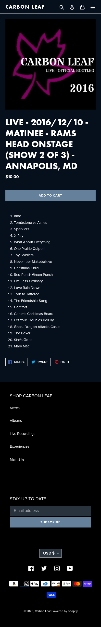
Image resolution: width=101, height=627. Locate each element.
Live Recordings (22, 433)
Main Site (17, 459)
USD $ (49, 553)
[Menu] (93, 6)
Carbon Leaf (25, 7)
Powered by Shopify (64, 611)
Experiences (19, 446)
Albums (16, 420)
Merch (15, 407)
